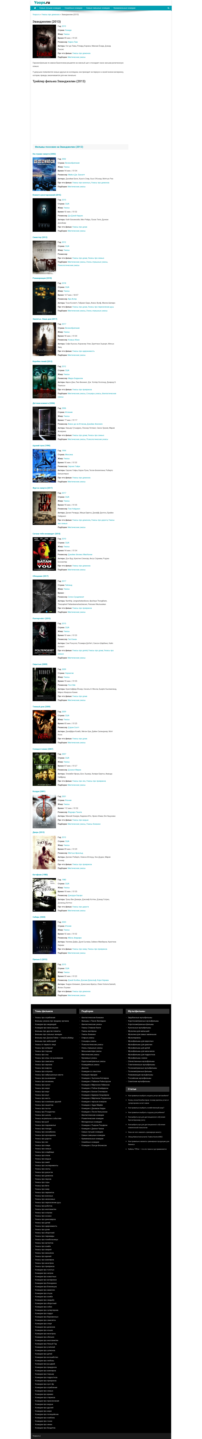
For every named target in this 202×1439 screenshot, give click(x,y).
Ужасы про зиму (79, 949)
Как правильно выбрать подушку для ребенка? (146, 1112)
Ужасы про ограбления (45, 1017)
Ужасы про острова (43, 1213)
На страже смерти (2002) (44, 154)
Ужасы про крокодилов (45, 1135)
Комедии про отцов (43, 1293)
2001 (64, 796)
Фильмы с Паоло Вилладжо (93, 1021)
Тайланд (68, 585)
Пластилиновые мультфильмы (141, 1065)
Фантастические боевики (92, 1017)
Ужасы (67, 34)
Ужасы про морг (42, 1091)
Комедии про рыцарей (45, 1364)
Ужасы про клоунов (43, 1071)
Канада (68, 30)
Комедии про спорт (43, 1323)
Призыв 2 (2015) (40, 959)
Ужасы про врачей (43, 1256)
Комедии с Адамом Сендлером (95, 1095)
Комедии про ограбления (46, 1387)
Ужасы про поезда (43, 1128)
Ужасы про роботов (43, 1206)
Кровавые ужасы (89, 1058)
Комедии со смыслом (91, 1071)
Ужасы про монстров (44, 1263)
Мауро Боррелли (75, 378)
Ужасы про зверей (43, 1249)
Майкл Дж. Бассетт (76, 175)
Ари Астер (72, 299)
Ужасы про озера (42, 1145)
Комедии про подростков (46, 1377)
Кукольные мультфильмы (139, 1028)
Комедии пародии (89, 1075)
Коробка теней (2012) (42, 361)
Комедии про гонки (43, 1421)
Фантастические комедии (92, 1115)
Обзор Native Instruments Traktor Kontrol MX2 (145, 1137)
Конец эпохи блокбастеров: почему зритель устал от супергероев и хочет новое (148, 1101)
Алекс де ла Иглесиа (77, 424)
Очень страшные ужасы (97, 262)
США (67, 204)
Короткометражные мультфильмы (143, 1021)
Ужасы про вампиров (44, 1260)
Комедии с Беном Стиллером (94, 1091)
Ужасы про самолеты (44, 1061)
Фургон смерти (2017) (43, 488)
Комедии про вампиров (45, 1371)
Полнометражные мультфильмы (142, 1068)
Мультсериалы (134, 1038)
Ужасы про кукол (42, 1085)
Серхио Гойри (74, 466)
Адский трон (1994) (41, 445)
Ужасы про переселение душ (101, 307)
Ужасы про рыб (42, 1122)
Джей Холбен (74, 980)
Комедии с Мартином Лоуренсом (96, 1098)
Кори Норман (103, 980)
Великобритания (72, 163)
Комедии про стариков (45, 1397)
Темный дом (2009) (41, 707)
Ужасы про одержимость (83, 351)
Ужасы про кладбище (44, 1152)
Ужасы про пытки (43, 1108)
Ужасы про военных (81, 183)
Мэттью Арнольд (75, 853)
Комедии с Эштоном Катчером (95, 1078)
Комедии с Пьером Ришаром (94, 1125)
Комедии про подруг (44, 1313)
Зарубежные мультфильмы (140, 1017)
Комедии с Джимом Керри (93, 1108)
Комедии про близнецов (46, 1286)
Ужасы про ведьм (80, 820)
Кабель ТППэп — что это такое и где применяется (147, 1149)
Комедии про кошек (44, 1330)
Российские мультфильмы (139, 1078)
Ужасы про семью (96, 258)
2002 (64, 159)
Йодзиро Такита (75, 812)
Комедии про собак (43, 1307)
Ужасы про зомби (43, 1246)
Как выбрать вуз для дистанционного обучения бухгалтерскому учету (146, 1118)
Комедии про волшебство (46, 1357)
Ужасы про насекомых (45, 1199)
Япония (68, 800)
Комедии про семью (44, 1391)
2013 (64, 26)
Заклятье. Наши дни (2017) (45, 319)
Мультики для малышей (138, 1031)
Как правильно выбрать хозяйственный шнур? (146, 1108)
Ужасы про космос (43, 1216)
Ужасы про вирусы (43, 1068)
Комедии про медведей (45, 1024)
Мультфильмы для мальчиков (141, 1051)
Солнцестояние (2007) (43, 749)
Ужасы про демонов (81, 53)
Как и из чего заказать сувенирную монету (144, 1132)
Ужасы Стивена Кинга (91, 1028)
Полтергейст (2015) (42, 618)
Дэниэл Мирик (74, 770)
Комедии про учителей (45, 1347)
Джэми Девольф (88, 980)
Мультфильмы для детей (139, 1048)
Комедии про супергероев (46, 1310)
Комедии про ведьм (44, 1404)
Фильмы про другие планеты (48, 1031)
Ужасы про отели (42, 1155)
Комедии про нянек (43, 1424)
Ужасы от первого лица (45, 1044)
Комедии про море (43, 1411)
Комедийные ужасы (90, 1065)
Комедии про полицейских (47, 1414)
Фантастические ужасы (91, 1024)
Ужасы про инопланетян (45, 1209)
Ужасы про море (42, 1088)
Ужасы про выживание (45, 1078)
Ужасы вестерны (89, 1031)
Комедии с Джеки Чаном (92, 1128)
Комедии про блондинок (46, 1283)
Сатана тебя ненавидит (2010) (46, 534)
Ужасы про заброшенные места (49, 1075)
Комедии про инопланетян (46, 1340)
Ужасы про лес (79, 781)
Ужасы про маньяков (44, 1253)
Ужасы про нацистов (44, 1105)
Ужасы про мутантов (44, 1243)
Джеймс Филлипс (95, 424)
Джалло (85, 1068)
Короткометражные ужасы (93, 1061)
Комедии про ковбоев (45, 1418)
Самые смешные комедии (98, 8)
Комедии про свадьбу (44, 1300)
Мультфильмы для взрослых (140, 1041)
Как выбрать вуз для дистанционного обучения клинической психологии (146, 1126)
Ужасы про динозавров (45, 1219)
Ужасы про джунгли (44, 1172)
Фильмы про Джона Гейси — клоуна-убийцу (54, 1038)
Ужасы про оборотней (44, 1233)
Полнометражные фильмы (140, 1071)
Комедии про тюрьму (44, 1374)
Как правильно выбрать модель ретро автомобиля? (148, 1096)
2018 (64, 283)
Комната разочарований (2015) (47, 195)
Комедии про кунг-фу (44, 1384)
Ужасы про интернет (44, 1048)
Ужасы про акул (42, 1095)
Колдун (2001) (39, 791)
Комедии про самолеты (45, 1320)
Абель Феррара (74, 938)
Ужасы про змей (42, 1162)
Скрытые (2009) (40, 664)
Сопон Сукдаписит (76, 597)
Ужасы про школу (43, 1115)
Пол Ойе (71, 685)
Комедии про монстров (45, 1334)
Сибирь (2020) (39, 917)
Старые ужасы (87, 1038)
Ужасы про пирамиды (44, 1236)
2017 (64, 324)
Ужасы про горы (42, 1182)
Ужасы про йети (42, 1186)
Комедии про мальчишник (46, 1028)
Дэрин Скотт (73, 727)
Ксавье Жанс (74, 340)
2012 (64, 242)
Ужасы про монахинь (44, 1081)
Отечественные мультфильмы (141, 1061)
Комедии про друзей (44, 1408)
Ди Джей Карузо (75, 216)
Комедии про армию (44, 1394)
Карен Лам (73, 42)
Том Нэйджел (74, 509)
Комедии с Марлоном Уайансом (95, 1085)
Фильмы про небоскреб (45, 1041)
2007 (64, 754)
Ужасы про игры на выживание (49, 1058)
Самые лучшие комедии (50, 8)
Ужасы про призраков (82, 389)
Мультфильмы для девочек (140, 1044)
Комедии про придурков (46, 1367)
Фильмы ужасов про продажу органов (52, 1021)
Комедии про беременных (46, 1317)
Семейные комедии (73, 8)
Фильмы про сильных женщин (48, 1034)
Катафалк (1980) (40, 875)
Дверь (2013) (39, 832)
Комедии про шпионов (45, 1350)
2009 (64, 669)
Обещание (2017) (41, 576)
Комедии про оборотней (45, 1303)
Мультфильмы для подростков (141, 1054)
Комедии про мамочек (45, 1290)
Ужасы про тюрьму (43, 1051)
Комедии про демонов (45, 1327)
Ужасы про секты (42, 1169)
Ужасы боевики (93, 824)
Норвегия (69, 673)
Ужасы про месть (42, 1098)
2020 (64, 922)
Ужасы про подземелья (45, 1125)
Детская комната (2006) (44, 403)
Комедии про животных (45, 1276)
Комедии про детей (43, 1354)
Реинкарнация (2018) (42, 278)
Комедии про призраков (45, 1381)
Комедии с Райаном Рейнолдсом (96, 1081)
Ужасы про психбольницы (46, 1239)
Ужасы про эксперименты (46, 1165)
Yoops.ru (36, 14)
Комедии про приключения (47, 1401)
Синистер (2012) (40, 237)
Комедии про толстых (44, 1270)
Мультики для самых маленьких (142, 1034)
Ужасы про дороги (99, 520)
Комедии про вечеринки (46, 1280)
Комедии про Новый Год (46, 1344)
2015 (64, 200)
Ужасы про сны (42, 1054)
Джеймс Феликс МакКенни (80, 554)
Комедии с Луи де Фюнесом (94, 1145)
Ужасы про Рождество (45, 1112)
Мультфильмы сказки (137, 1058)
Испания (68, 412)
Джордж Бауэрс (75, 895)
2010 (64, 539)
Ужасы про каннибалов (45, 1132)
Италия (68, 926)
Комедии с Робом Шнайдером (94, 1088)
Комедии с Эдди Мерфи (92, 1105)
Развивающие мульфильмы (140, 1075)
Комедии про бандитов (45, 1428)
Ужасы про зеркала (43, 1065)
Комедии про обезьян (44, 1337)
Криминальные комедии (124, 8)
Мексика (69, 454)
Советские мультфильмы (139, 1081)
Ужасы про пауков (43, 1179)
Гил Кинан (72, 639)
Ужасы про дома (79, 227)
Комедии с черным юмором (93, 1102)
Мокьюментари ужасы (91, 1051)
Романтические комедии (92, 1118)
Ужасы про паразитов (44, 1192)
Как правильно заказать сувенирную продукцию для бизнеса (148, 1142)
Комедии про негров (44, 1273)
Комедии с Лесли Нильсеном (94, 1112)
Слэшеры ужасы (93, 393)
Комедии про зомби (44, 1297)
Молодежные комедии (91, 1122)
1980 (64, 880)
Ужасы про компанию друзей (48, 1102)
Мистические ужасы (77, 57)
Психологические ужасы (68, 265)
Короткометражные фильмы (141, 1024)
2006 (64, 408)
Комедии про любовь (44, 1360)
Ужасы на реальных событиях (48, 1118)
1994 (64, 451)
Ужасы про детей (80, 650)
